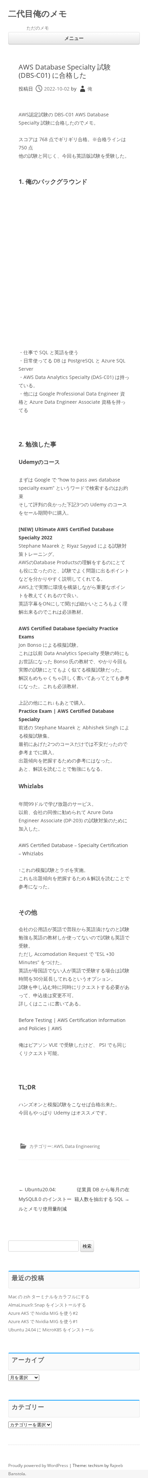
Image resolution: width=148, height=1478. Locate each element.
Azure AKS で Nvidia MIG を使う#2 (43, 1313)
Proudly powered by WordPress (38, 1465)
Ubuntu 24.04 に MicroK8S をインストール (51, 1330)
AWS (58, 1146)
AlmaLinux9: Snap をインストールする (47, 1305)
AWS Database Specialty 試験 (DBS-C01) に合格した (65, 71)
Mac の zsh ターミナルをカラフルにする (48, 1297)
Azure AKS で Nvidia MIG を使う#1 (43, 1321)
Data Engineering (82, 1146)
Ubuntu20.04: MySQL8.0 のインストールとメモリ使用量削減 (45, 1199)
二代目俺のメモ (37, 13)
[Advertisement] (74, 269)
